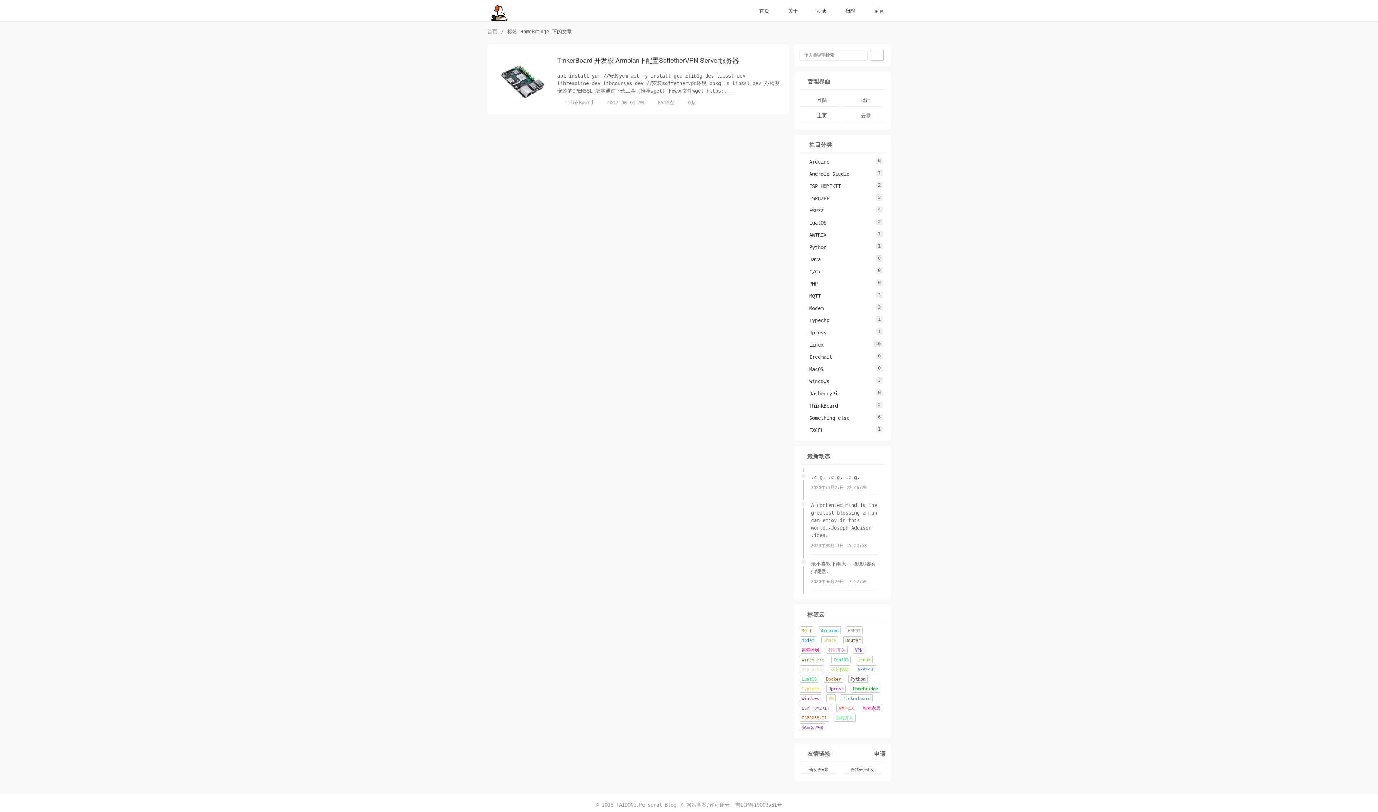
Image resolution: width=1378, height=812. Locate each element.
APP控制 (866, 669)
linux (864, 659)
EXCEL (813, 430)
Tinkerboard (857, 698)
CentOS (841, 659)
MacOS (813, 369)
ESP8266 (815, 198)
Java (811, 259)
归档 (850, 11)
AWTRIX (814, 235)
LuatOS (814, 223)
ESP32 (813, 210)
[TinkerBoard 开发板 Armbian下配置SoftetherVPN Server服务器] (521, 82)
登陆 (822, 100)
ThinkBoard (578, 102)
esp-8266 (812, 669)
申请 (880, 753)
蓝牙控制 (839, 669)
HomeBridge (865, 688)
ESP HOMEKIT (821, 186)
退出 (866, 100)
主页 (822, 115)
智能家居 (871, 708)
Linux (813, 345)
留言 (879, 11)
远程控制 (810, 650)
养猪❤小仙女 (862, 769)
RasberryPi (820, 393)
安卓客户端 (812, 727)
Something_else (825, 418)
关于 (793, 11)
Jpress (814, 332)
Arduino (815, 162)
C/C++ (813, 271)
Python (814, 247)
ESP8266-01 (814, 718)
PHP (810, 284)
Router (853, 640)
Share (830, 640)
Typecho (815, 320)
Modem (813, 308)
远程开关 (844, 718)
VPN (858, 650)
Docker (833, 679)
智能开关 (836, 650)
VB (831, 698)
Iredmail (817, 357)
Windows (815, 381)
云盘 (866, 115)
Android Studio (825, 174)
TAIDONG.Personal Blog (646, 805)
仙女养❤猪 (819, 769)
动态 (822, 11)
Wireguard (813, 659)
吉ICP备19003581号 (758, 805)
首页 (764, 11)
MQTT (811, 296)
